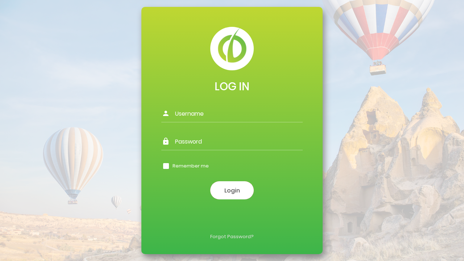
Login (232, 190)
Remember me (191, 166)
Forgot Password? (232, 236)
